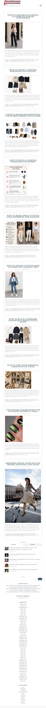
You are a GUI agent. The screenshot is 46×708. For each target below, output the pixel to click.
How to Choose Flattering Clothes (30, 59)
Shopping (7, 535)
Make (15, 61)
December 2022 (23, 640)
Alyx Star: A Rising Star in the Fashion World (22, 554)
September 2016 (23, 677)
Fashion (8, 533)
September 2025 (23, 607)
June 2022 (23, 649)
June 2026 (23, 605)
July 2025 (23, 610)
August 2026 (23, 604)
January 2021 (23, 662)
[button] (41, 6)
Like (9, 61)
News (23, 698)
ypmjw (18, 20)
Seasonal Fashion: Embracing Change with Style (23, 564)
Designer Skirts (16, 533)
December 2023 (23, 627)
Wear (7, 150)
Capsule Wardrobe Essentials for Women (21, 150)
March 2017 (23, 674)
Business (23, 688)
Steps (12, 356)
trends (22, 535)
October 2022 (23, 643)
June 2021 (23, 654)
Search (23, 576)
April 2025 (23, 615)
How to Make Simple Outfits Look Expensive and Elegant (23, 216)
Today (16, 401)
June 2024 (23, 621)
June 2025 (23, 612)
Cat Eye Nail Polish (17, 453)
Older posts (23, 542)
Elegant (13, 255)
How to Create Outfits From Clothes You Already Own (23, 266)
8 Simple (13, 355)
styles (12, 535)
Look (12, 61)
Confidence (14, 59)
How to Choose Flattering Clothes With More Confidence (23, 16)
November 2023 (23, 629)
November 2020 (23, 665)
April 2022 (23, 652)
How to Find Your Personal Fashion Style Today (23, 366)
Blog (7, 59)
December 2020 (23, 663)
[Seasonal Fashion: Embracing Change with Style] (6, 565)
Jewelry (23, 695)
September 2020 (23, 668)
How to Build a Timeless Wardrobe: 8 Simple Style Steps (23, 320)
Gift (23, 693)
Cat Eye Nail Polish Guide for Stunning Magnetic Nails (23, 410)
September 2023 (23, 630)
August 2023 (23, 632)
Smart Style (20, 151)
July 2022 (23, 648)
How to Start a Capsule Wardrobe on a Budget (23, 70)
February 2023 (23, 637)
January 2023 (23, 638)
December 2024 (23, 616)
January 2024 (23, 626)
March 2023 (23, 635)
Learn (6, 61)
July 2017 (23, 673)
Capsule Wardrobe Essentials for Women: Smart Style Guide (23, 115)
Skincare (23, 699)
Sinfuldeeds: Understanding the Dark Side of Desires (24, 559)
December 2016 (23, 676)
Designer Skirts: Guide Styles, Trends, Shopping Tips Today (23, 464)
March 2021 (23, 659)
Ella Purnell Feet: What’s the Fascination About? (23, 569)
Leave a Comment (27, 61)
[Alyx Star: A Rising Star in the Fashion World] (6, 555)
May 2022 (23, 651)
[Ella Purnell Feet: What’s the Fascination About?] (6, 570)
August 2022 (23, 646)
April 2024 (23, 623)
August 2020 (23, 670)
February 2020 (23, 671)
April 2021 (23, 657)
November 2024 (23, 618)
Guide (18, 59)
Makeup (8, 453)
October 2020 (23, 666)
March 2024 (23, 624)
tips (15, 535)
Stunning (10, 454)
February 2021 (23, 660)
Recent (33, 544)
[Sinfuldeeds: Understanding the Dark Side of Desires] (6, 560)
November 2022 (23, 641)
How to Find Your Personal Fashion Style (25, 399)
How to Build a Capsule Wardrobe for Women (23, 161)
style (16, 356)
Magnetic (33, 453)
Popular (13, 544)
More (18, 61)
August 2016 (23, 679)
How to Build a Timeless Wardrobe (24, 355)
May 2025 (23, 613)
